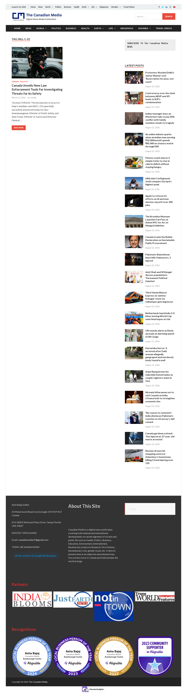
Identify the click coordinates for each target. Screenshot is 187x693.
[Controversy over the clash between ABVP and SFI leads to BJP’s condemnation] (134, 93)
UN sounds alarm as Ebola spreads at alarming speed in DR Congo (159, 333)
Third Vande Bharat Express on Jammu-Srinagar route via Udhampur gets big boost (159, 297)
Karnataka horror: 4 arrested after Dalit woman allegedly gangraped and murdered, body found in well (159, 354)
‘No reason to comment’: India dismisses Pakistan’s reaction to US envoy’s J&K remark (160, 417)
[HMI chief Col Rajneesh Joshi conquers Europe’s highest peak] (134, 178)
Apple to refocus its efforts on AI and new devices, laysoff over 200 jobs (159, 200)
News (40, 7)
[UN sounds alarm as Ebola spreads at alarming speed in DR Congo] (134, 330)
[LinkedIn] (166, 7)
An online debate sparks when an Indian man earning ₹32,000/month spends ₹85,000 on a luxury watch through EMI (160, 140)
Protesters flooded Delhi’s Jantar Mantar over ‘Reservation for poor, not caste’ (159, 77)
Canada (15, 81)
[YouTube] (174, 7)
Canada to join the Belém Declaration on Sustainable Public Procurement (160, 239)
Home (33, 7)
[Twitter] (162, 7)
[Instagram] (170, 7)
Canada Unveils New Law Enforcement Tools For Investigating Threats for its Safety (37, 89)
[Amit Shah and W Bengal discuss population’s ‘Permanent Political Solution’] (134, 272)
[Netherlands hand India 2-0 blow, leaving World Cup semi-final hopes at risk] (134, 313)
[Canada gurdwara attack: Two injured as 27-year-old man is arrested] (134, 433)
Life (93, 7)
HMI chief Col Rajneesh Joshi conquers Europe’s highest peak (158, 181)
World (47, 7)
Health (76, 7)
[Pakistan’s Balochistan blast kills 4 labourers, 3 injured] (134, 254)
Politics (58, 7)
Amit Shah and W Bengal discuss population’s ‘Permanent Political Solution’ (158, 276)
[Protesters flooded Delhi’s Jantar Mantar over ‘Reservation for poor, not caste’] (134, 72)
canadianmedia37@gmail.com (33, 539)
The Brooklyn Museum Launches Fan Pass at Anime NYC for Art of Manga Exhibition (157, 221)
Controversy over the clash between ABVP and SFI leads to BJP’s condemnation (160, 98)
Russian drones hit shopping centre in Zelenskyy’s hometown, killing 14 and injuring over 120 (159, 456)
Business (67, 7)
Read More (19, 128)
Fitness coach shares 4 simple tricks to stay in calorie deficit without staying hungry (157, 162)
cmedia (33, 97)
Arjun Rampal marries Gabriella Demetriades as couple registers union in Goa (159, 376)
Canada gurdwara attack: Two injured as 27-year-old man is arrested (159, 436)
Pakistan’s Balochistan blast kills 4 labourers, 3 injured (158, 257)
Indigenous (104, 7)
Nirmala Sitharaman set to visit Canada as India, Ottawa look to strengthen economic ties (160, 397)
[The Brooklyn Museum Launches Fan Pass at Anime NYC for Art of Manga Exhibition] (134, 216)
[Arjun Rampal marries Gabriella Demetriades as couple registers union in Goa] (134, 371)
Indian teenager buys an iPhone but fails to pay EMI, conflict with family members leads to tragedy (160, 118)
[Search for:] (155, 16)
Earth (84, 7)
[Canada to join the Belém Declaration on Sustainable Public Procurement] (134, 237)
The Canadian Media (38, 682)
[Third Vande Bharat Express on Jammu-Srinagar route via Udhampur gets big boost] (134, 292)
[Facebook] (159, 7)
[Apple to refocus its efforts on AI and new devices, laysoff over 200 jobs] (134, 196)
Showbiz (114, 7)
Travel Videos (129, 7)
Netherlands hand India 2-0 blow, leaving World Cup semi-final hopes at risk (159, 316)
